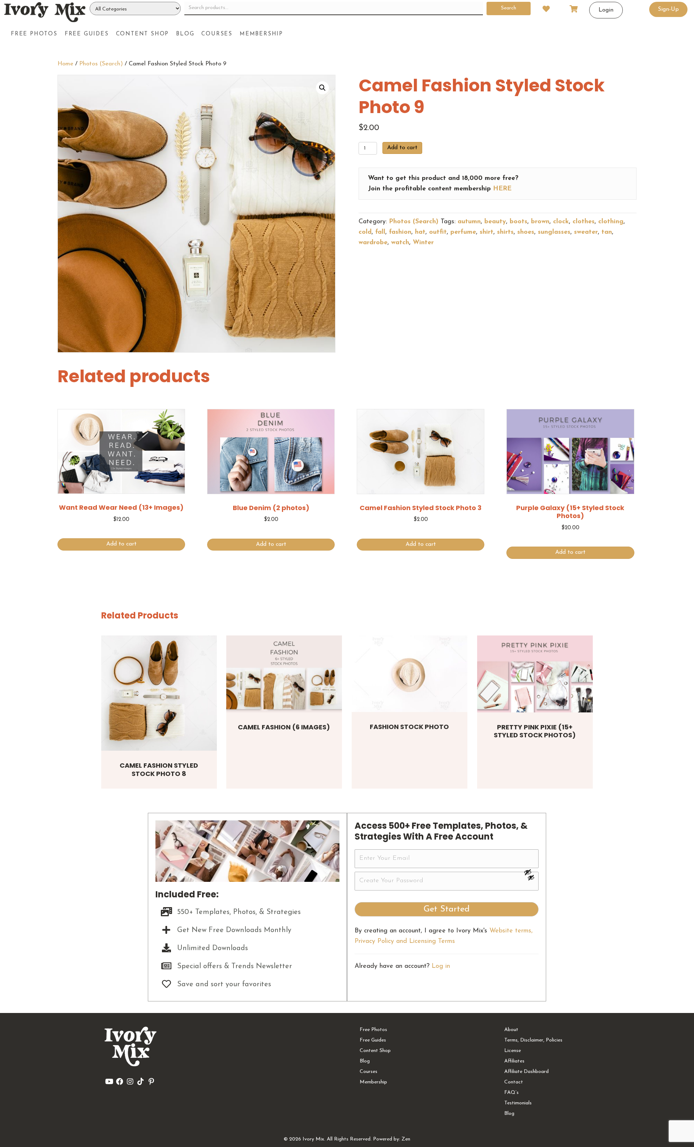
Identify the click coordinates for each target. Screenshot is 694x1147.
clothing (611, 222)
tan (606, 232)
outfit (438, 232)
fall (380, 232)
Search (508, 8)
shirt (486, 232)
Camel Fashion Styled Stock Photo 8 (159, 769)
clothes (584, 222)
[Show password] (531, 872)
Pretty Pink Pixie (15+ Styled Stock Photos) (535, 731)
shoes (525, 232)
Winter (423, 243)
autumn (469, 222)
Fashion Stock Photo (409, 726)
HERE (502, 189)
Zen (406, 1139)
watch (400, 243)
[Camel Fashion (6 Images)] (284, 673)
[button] (322, 87)
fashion (400, 232)
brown (540, 222)
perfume (463, 232)
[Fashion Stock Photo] (409, 673)
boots (518, 222)
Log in (441, 966)
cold (365, 232)
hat (420, 232)
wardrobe (373, 243)
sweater (586, 232)
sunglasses (554, 232)
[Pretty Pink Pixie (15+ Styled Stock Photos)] (535, 673)
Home (65, 64)
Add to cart (402, 148)
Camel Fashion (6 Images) (284, 727)
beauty (495, 222)
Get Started (447, 909)
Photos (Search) (101, 64)
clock (561, 222)
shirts (505, 232)
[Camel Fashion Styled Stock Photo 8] (159, 693)
